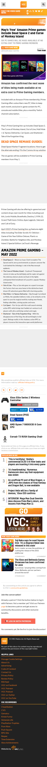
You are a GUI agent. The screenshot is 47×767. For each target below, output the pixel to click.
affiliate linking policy (26, 382)
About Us (5, 662)
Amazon (19, 99)
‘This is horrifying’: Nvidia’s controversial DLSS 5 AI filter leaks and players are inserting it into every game (26, 462)
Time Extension (8, 739)
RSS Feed (5, 682)
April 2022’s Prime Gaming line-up (16, 229)
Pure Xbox (5, 726)
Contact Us (6, 672)
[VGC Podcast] (30, 11)
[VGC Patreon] (27, 11)
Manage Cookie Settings (11, 659)
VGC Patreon (7, 688)
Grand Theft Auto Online (12, 220)
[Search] (43, 4)
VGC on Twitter (8, 695)
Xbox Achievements (9, 742)
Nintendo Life (7, 720)
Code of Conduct (8, 669)
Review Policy (7, 678)
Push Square (6, 729)
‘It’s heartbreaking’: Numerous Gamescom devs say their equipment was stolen (26, 472)
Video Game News (11, 47)
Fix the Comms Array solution (33, 150)
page (3, 606)
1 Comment (41, 556)
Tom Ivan (41, 51)
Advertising (6, 665)
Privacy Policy (7, 675)
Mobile (13, 216)
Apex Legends (30, 220)
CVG (3, 710)
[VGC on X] (33, 11)
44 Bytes (17, 747)
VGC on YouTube (8, 698)
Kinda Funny (6, 716)
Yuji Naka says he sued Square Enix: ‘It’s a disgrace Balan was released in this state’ (29, 543)
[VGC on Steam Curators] (27, 13)
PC (29, 103)
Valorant (40, 220)
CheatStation (7, 707)
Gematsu (5, 713)
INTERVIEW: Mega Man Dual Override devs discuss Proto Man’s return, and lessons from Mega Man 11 (25, 501)
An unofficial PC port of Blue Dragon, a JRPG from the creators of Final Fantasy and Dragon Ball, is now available (27, 482)
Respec (4, 736)
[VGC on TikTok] (42, 11)
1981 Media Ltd (17, 639)
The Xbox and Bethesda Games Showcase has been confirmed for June (30, 562)
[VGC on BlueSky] (36, 11)
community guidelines (19, 588)
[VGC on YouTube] (39, 11)
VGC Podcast (7, 691)
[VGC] (23, 4)
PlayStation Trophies (10, 723)
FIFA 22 (39, 216)
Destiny (30, 216)
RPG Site (5, 733)
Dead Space (38, 125)
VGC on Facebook (9, 685)
